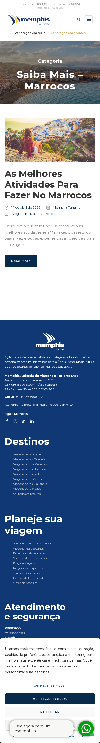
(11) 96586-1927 (15, 633)
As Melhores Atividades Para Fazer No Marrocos (48, 184)
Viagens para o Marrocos (30, 464)
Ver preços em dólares (68, 33)
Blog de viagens (24, 563)
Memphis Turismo (67, 207)
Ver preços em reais (30, 33)
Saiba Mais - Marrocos (37, 214)
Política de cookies (28, 736)
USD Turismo (33, 4)
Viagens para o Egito (27, 454)
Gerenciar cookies (25, 583)
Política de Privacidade (28, 578)
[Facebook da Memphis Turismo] (7, 421)
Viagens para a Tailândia (30, 484)
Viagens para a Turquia (29, 459)
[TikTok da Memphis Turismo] (23, 421)
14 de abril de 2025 (25, 207)
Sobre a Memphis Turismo (31, 558)
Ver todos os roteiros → (28, 493)
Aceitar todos (50, 698)
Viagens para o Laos (27, 488)
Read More (21, 261)
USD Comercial (65, 4)
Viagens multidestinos (28, 548)
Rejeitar (50, 712)
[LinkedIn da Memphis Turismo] (31, 421)
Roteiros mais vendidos (29, 553)
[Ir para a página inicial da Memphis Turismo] (50, 341)
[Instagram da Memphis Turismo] (15, 421)
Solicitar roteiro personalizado (33, 543)
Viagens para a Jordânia (30, 469)
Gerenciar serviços (48, 685)
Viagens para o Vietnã (28, 479)
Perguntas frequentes (28, 568)
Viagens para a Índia (27, 474)
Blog (15, 214)
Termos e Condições (26, 573)
